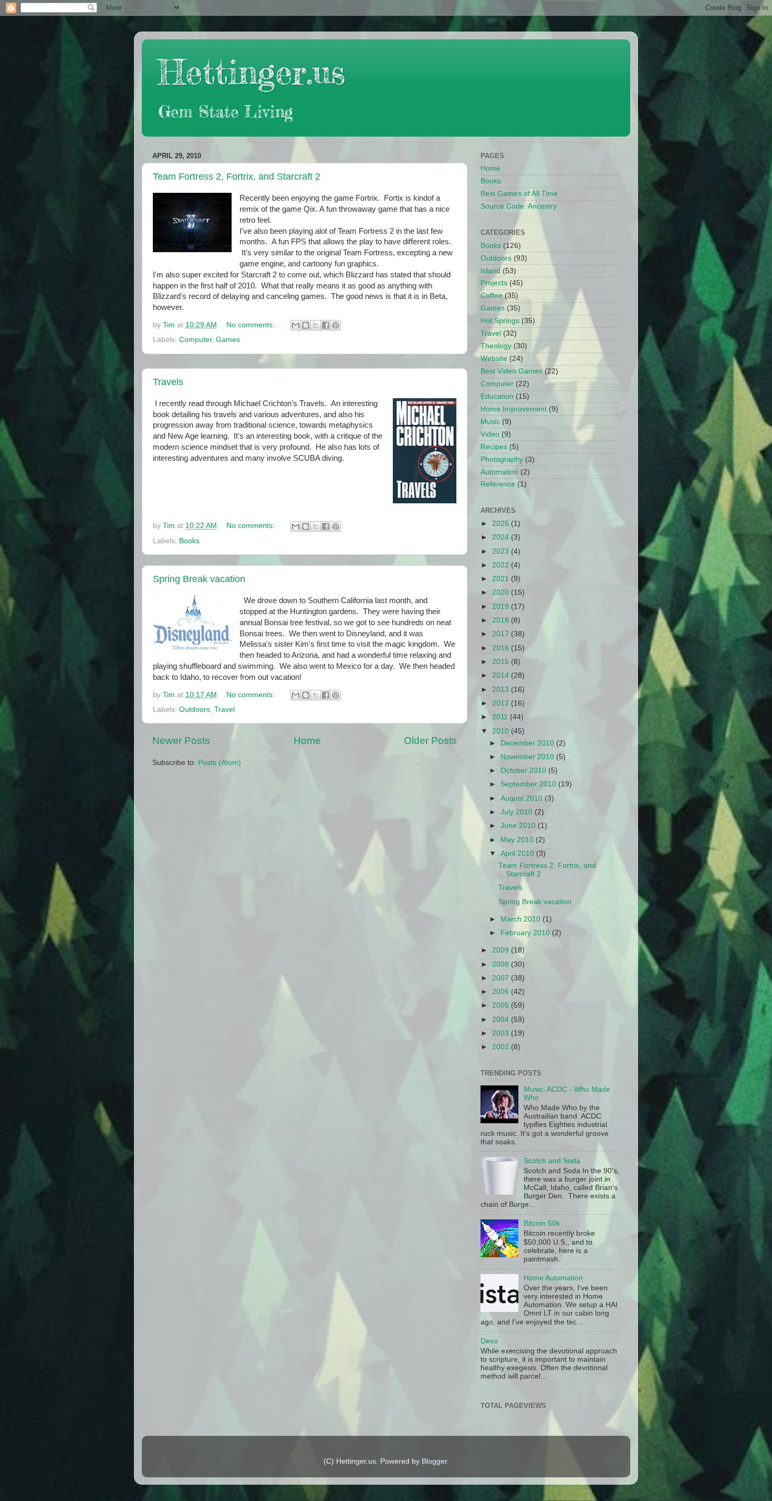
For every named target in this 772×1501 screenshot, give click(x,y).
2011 (501, 717)
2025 (501, 523)
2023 (501, 551)
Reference (498, 484)
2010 (501, 731)
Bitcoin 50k (542, 1223)
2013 (501, 689)
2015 (501, 662)
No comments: (251, 325)
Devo (489, 1341)
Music (490, 422)
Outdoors (194, 709)
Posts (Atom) (219, 763)
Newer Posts (181, 740)
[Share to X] (315, 325)
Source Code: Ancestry (519, 206)
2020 (501, 592)
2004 (501, 1019)
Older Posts (430, 740)
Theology (496, 346)
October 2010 (524, 770)
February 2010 (526, 933)
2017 (501, 634)
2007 (501, 978)
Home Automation (553, 1278)
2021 (501, 579)
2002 (501, 1047)
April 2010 (518, 853)
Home (307, 740)
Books (189, 541)
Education (497, 396)
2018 (501, 620)
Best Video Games (512, 371)
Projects (494, 283)
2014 (501, 675)
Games (228, 340)
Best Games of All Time (519, 194)
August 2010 (522, 798)
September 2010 (529, 784)
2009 (501, 950)
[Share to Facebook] (325, 325)
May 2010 (518, 840)
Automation (499, 472)
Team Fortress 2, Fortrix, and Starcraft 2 (236, 176)
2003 (501, 1033)
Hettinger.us (251, 71)
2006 (501, 992)
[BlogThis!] (305, 325)
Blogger (434, 1461)
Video (490, 434)
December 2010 (528, 743)
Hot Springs (500, 321)
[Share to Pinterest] (335, 325)
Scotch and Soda (552, 1161)
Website (494, 359)
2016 (501, 648)
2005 (501, 1005)
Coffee (492, 295)
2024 (501, 537)
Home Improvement (514, 409)
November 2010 (528, 757)
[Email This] (295, 325)
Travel (224, 709)
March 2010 (521, 919)
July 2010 (517, 812)
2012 (501, 703)
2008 (501, 964)
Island (490, 271)
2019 (501, 606)
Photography (502, 459)
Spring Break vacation (199, 579)
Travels (168, 382)
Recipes (494, 447)
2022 (501, 565)
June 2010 (519, 826)
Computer (195, 340)
